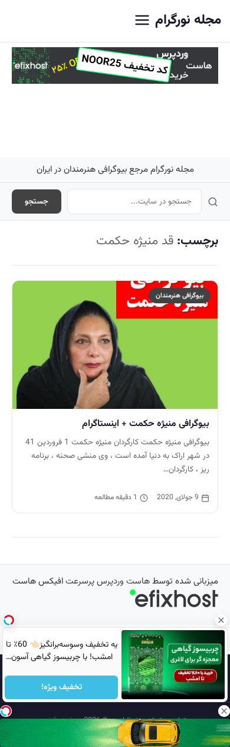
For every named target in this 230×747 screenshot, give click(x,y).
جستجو (36, 201)
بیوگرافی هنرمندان (179, 295)
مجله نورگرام (188, 20)
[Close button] (221, 620)
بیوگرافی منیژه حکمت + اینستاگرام (145, 424)
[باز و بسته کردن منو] (142, 21)
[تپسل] (6, 711)
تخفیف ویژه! (61, 687)
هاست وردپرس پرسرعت (107, 581)
